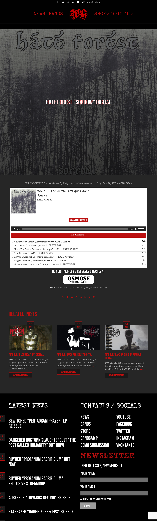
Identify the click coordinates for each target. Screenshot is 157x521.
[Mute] (136, 229)
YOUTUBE (123, 417)
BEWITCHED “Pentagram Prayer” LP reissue (38, 423)
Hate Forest (78, 288)
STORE (85, 431)
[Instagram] (68, 2)
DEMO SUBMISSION (94, 445)
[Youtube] (78, 2)
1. (41, 242)
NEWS (84, 417)
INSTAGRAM (125, 438)
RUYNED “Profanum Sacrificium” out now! (39, 462)
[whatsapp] (89, 297)
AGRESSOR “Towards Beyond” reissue (39, 498)
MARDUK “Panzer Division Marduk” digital (124, 356)
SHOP (100, 14)
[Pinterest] (76, 297)
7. (43, 265)
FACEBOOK (124, 424)
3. (45, 249)
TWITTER (123, 431)
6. (39, 261)
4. (33, 253)
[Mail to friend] (80, 297)
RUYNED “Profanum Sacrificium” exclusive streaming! (36, 481)
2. (36, 245)
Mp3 (87, 288)
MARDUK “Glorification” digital (26, 355)
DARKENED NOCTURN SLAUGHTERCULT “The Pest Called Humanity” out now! (42, 442)
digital (67, 288)
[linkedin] (85, 297)
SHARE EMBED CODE (78, 220)
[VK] (73, 2)
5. (43, 257)
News (39, 14)
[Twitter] (63, 2)
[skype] (93, 297)
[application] (78, 228)
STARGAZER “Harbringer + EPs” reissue (41, 512)
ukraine (103, 288)
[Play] (14, 229)
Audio (59, 288)
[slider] (141, 228)
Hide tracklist (77, 235)
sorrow (94, 288)
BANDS (85, 424)
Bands (56, 14)
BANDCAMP (89, 438)
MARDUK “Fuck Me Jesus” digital (74, 355)
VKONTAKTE (125, 445)
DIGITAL (120, 14)
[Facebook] (58, 2)
